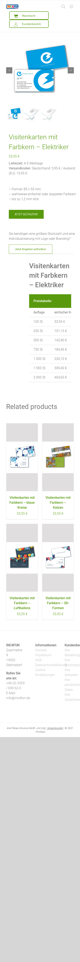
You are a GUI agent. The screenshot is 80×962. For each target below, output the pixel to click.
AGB (38, 660)
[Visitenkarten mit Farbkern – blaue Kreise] (22, 457)
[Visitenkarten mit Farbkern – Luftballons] (22, 558)
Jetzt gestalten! (26, 214)
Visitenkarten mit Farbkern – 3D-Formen (58, 603)
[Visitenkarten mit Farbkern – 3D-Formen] (58, 558)
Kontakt (41, 650)
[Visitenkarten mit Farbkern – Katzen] (58, 457)
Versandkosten (55, 728)
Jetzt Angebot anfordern (30, 249)
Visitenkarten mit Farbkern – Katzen (58, 502)
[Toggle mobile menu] (72, 6)
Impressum (43, 655)
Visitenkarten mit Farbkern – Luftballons (22, 603)
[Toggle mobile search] (63, 6)
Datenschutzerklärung (51, 665)
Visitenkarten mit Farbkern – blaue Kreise (22, 502)
